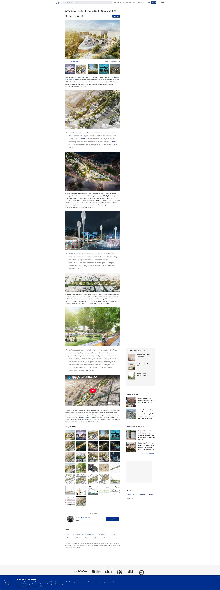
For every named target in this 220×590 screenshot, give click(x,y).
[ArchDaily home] (59, 2)
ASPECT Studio (80, 77)
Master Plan (94, 538)
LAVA (85, 77)
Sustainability (130, 494)
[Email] (78, 16)
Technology (142, 494)
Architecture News (78, 534)
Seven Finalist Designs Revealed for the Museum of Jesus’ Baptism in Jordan (146, 400)
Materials (151, 494)
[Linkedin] (74, 16)
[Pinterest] (82, 16)
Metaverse (130, 498)
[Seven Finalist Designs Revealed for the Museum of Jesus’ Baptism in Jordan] (131, 402)
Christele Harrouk (83, 518)
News (134, 2)
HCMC (66, 80)
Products (128, 2)
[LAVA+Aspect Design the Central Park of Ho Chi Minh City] (70, 435)
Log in (148, 2)
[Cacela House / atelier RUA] (131, 366)
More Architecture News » (148, 453)
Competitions (90, 534)
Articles (122, 2)
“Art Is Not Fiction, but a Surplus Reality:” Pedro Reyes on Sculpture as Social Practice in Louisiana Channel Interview (146, 435)
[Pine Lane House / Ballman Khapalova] (131, 376)
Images (140, 2)
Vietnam (71, 80)
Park (116, 77)
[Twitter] (70, 16)
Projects (116, 2)
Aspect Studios (85, 417)
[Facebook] (66, 16)
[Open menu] (162, 2)
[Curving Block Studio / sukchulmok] (131, 357)
